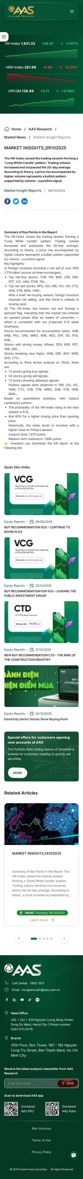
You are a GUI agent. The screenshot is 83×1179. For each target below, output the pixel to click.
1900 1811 (37, 983)
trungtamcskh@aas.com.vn (41, 990)
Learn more (39, 920)
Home (16, 129)
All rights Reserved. (62, 1169)
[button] (19, 938)
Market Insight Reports (23, 190)
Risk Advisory (41, 1128)
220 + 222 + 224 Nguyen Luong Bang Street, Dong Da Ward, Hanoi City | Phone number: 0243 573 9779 (42, 1024)
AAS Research (40, 129)
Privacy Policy (41, 1152)
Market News (15, 137)
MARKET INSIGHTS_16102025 (36, 853)
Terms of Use (41, 1140)
